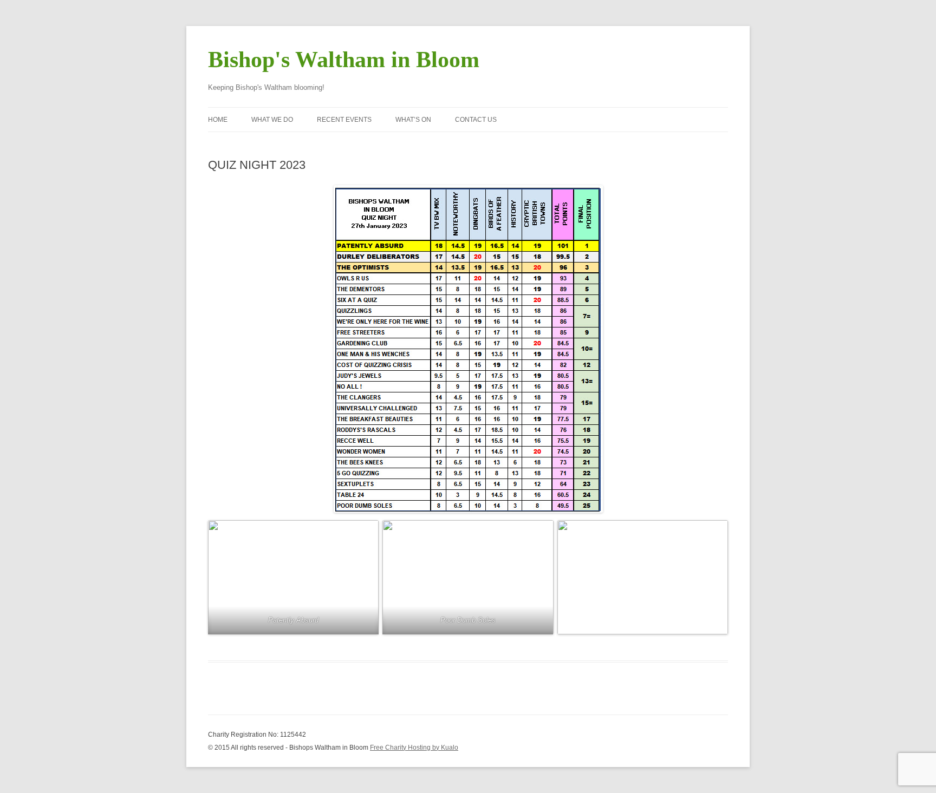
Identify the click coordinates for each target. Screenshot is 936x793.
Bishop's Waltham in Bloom (343, 59)
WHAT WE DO (272, 119)
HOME (217, 119)
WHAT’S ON (413, 119)
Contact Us (476, 119)
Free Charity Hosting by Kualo (414, 747)
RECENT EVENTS (344, 119)
